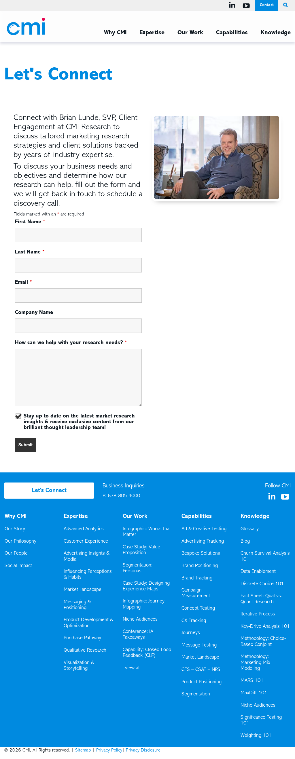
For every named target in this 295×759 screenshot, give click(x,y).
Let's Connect (49, 490)
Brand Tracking (196, 578)
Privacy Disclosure (143, 750)
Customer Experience (86, 541)
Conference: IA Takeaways (138, 635)
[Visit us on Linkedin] (233, 5)
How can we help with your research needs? (71, 343)
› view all (132, 668)
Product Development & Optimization (88, 623)
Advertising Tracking (202, 541)
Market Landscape (82, 590)
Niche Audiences (140, 619)
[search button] (284, 5)
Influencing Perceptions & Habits (88, 574)
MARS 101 (252, 680)
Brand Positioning (199, 566)
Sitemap (83, 750)
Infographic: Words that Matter (147, 532)
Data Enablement (258, 571)
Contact (267, 5)
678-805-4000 (124, 496)
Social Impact (18, 566)
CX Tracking (194, 621)
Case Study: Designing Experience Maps (146, 586)
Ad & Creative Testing (203, 529)
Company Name (34, 312)
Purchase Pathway (82, 638)
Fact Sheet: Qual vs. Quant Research (261, 599)
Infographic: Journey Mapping (143, 604)
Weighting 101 (256, 735)
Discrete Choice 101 (262, 584)
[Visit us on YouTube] (247, 5)
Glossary (250, 529)
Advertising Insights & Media (86, 556)
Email (23, 282)
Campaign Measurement (196, 593)
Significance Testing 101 (261, 720)
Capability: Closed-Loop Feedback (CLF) (147, 653)
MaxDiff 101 (254, 693)
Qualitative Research (85, 650)
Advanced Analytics (84, 529)
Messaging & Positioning (77, 605)
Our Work (190, 32)
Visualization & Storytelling (79, 666)
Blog (245, 541)
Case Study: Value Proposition (141, 550)
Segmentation (195, 694)
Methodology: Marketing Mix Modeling (255, 663)
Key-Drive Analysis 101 (265, 626)
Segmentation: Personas (137, 568)
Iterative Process (258, 614)
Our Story (15, 529)
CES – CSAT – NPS (200, 670)
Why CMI (115, 32)
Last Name (30, 252)
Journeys (191, 633)
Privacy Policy (109, 750)
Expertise (151, 32)
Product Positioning (201, 682)
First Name (30, 222)
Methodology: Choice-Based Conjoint (263, 641)
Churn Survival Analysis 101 (265, 556)
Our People (16, 553)
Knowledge (276, 32)
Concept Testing (198, 608)
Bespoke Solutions (200, 553)
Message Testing (199, 645)
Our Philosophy (20, 541)
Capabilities (232, 32)
